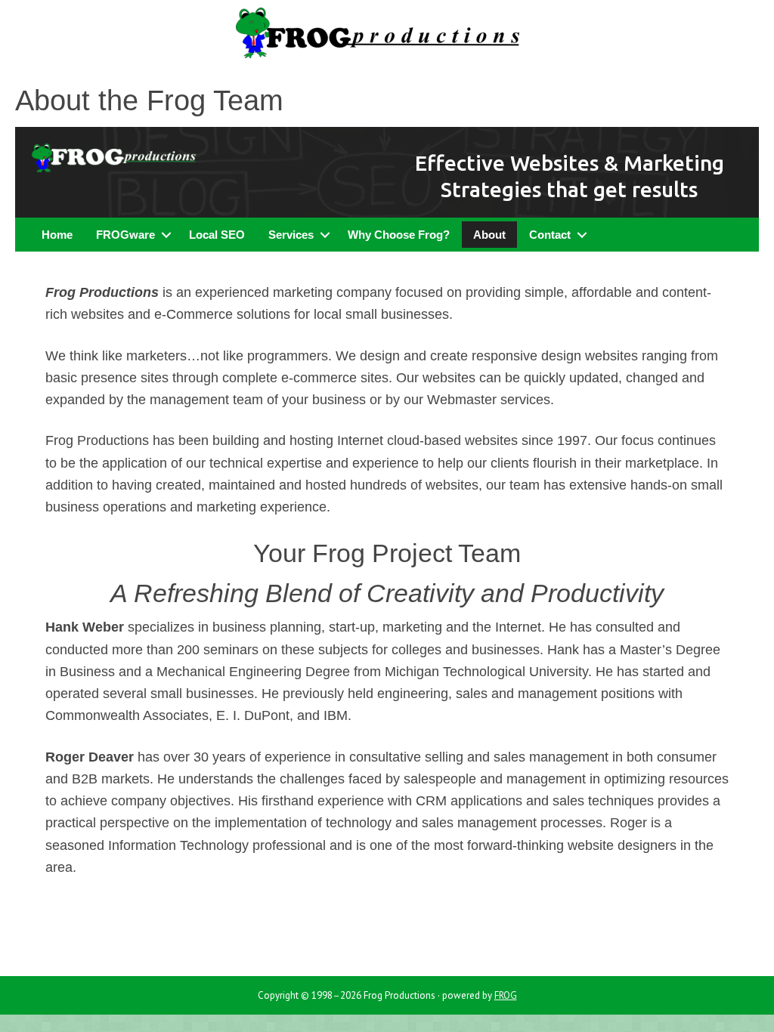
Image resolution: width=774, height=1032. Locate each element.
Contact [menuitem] (550, 234)
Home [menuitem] (57, 234)
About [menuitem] (489, 234)
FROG (505, 995)
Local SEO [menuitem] (217, 234)
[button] (166, 234)
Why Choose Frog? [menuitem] (399, 234)
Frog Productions (387, 38)
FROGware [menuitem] (125, 234)
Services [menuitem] (291, 234)
